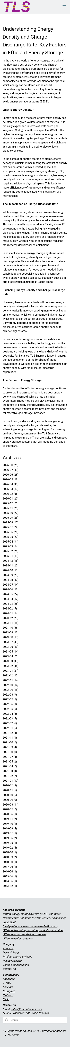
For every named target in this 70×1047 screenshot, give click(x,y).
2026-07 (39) (10, 470)
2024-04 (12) (10, 599)
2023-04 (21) (10, 656)
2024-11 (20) (10, 565)
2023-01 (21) (10, 670)
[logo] (17, 6)
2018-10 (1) (10, 852)
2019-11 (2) (10, 819)
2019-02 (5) (10, 847)
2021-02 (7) (10, 776)
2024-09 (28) (10, 575)
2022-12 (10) (10, 675)
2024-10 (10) (10, 570)
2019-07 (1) (10, 833)
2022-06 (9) (10, 704)
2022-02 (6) (10, 723)
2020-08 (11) (10, 804)
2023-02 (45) (10, 666)
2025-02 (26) (10, 551)
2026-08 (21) (10, 465)
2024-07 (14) (10, 584)
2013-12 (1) (10, 885)
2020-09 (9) (10, 799)
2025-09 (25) (10, 517)
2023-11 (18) (10, 623)
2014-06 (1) (10, 881)
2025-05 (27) (10, 536)
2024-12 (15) (10, 560)
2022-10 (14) (10, 685)
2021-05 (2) (10, 761)
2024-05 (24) (10, 594)
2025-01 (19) (10, 556)
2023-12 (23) (10, 618)
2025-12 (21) (10, 503)
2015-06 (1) (10, 876)
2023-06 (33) (10, 646)
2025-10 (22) (10, 513)
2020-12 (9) (10, 785)
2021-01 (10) (10, 780)
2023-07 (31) (10, 642)
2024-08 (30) (10, 579)
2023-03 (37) (10, 661)
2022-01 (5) (10, 728)
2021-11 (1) (10, 737)
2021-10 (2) (10, 742)
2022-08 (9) (10, 694)
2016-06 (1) (10, 871)
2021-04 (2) (10, 766)
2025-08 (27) (10, 522)
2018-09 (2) (10, 857)
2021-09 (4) (10, 747)
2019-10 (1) (10, 823)
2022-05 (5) (10, 709)
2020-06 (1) (10, 814)
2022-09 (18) (10, 689)
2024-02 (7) (10, 608)
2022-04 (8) (10, 713)
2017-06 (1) (10, 866)
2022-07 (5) (10, 699)
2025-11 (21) (10, 508)
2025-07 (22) (10, 527)
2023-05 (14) (10, 651)
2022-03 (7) (10, 718)
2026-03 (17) (10, 489)
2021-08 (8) (10, 752)
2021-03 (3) (10, 771)
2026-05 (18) (10, 479)
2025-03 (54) (10, 546)
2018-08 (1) (10, 862)
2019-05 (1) (10, 842)
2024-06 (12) (10, 589)
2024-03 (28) (10, 603)
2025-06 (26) (10, 532)
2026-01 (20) (10, 498)
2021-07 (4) (10, 756)
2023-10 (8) (10, 627)
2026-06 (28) (10, 474)
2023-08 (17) (10, 637)
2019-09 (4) (10, 828)
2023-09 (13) (10, 632)
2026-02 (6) (10, 493)
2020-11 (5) (10, 790)
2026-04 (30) (10, 484)
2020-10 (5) (10, 795)
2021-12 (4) (10, 732)
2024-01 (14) (10, 613)
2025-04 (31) (10, 541)
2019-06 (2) (10, 838)
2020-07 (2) (10, 809)
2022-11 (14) (10, 680)
